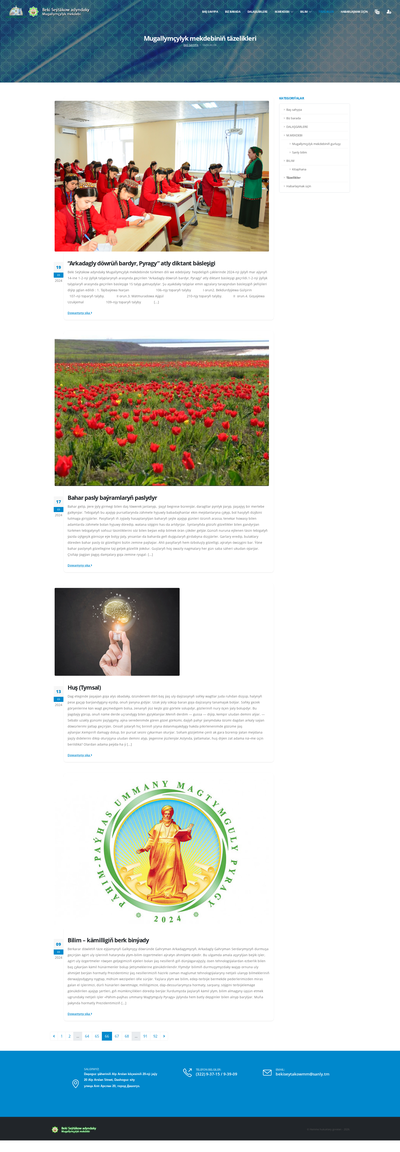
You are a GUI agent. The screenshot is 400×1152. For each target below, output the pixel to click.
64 (87, 1036)
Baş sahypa (210, 12)
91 (145, 1036)
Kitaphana (299, 169)
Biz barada (232, 12)
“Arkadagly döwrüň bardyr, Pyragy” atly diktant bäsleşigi (141, 263)
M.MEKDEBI (283, 12)
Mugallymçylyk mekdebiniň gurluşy (316, 144)
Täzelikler (326, 12)
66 (107, 1036)
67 (117, 1036)
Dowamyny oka (79, 313)
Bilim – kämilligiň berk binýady (108, 940)
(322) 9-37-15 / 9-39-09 (216, 1074)
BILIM (304, 12)
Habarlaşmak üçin (354, 12)
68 (127, 1036)
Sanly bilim (299, 152)
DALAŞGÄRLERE (257, 12)
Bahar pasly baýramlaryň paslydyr (112, 497)
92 (155, 1036)
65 (97, 1036)
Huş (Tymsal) (84, 687)
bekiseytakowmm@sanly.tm (302, 1074)
